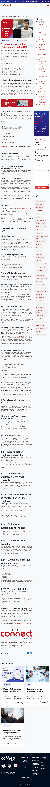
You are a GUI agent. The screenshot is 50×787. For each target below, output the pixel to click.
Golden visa (38, 244)
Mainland (21, 93)
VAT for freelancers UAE (41, 328)
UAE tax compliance (40, 322)
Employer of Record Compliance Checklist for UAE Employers (36, 691)
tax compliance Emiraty (41, 304)
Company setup (39, 207)
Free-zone (42, 229)
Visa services (39, 331)
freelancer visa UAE (40, 241)
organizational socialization (39, 271)
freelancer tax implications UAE (42, 237)
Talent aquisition (39, 300)
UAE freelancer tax (40, 315)
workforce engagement (41, 334)
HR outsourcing (39, 247)
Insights (5, 16)
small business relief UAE (42, 291)
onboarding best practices (42, 263)
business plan (4, 146)
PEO (46, 278)
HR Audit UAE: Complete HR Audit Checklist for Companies (12, 691)
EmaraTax (38, 213)
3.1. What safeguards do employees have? (43, 68)
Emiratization (39, 217)
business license (23, 308)
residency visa (20, 337)
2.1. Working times (43, 57)
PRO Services (39, 281)
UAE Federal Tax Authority (40, 311)
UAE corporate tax (40, 307)
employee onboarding (41, 220)
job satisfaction (39, 254)
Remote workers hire (40, 284)
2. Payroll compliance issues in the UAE (42, 54)
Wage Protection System (25, 208)
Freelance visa (39, 233)
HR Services (38, 251)
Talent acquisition (40, 297)
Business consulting (40, 201)
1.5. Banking (41, 51)
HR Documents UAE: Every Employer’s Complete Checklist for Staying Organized (12, 733)
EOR (37, 229)
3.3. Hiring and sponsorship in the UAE (43, 76)
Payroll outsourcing (40, 275)
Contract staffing (39, 210)
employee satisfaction (41, 226)
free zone (12, 93)
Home (2, 16)
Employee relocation (40, 223)
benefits (25, 531)
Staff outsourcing (39, 294)
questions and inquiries (23, 644)
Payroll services (39, 278)
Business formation (40, 204)
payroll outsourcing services (22, 623)
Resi (37, 288)
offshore (27, 93)
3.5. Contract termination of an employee (42, 85)
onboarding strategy (40, 267)
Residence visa (43, 288)
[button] (28, 653)
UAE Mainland (39, 318)
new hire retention (40, 257)
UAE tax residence (40, 325)
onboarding (38, 260)
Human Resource (5, 40)
